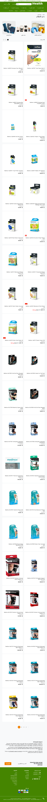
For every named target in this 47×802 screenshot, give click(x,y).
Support (15, 783)
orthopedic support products (15, 751)
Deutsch (27, 777)
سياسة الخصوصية (13, 778)
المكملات (30, 10)
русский (27, 775)
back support (38, 747)
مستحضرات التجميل (15, 7)
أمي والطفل (6, 7)
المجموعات (39, 14)
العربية (27, 774)
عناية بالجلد (24, 7)
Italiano (27, 778)
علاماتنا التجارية (22, 10)
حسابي (16, 784)
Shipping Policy (14, 775)
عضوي (36, 10)
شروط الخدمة (14, 780)
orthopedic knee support (23, 747)
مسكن (43, 14)
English (27, 772)
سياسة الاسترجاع (14, 777)
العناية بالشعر (32, 7)
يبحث (16, 772)
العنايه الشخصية (41, 7)
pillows (30, 747)
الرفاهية (42, 10)
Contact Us (14, 781)
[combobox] (24, 4)
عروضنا (16, 10)
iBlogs (11, 10)
